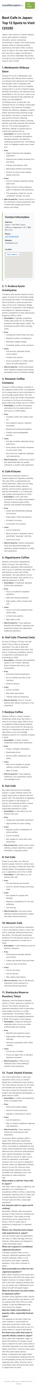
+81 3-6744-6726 (12, 236)
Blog (21, 5)
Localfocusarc (11, 5)
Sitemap (18, 1384)
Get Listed (29, 5)
